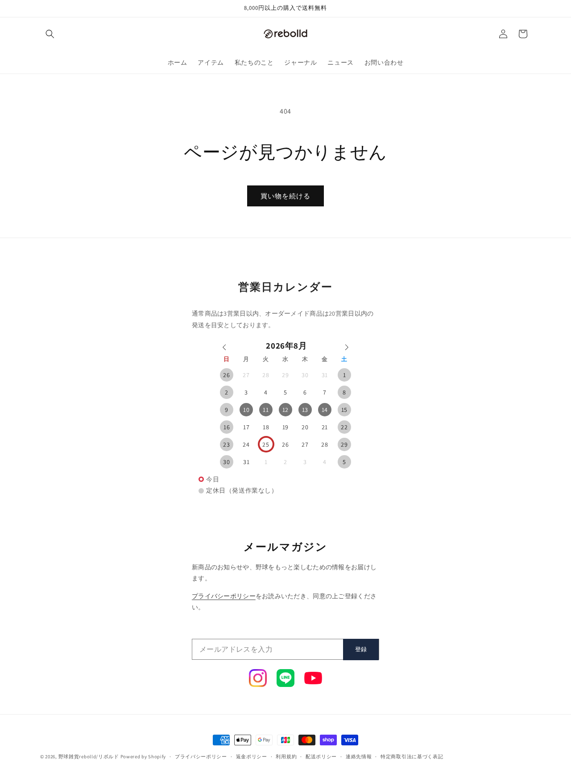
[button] (50, 34)
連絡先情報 (359, 756)
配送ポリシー (321, 756)
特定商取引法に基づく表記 (412, 756)
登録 (361, 649)
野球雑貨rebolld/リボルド (88, 756)
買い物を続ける (285, 196)
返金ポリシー (251, 756)
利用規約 (286, 756)
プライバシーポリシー (224, 596)
